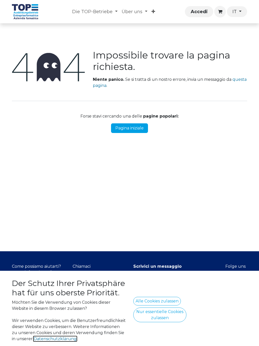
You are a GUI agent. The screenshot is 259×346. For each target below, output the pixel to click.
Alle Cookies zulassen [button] (157, 301)
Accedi (199, 11)
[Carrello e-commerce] (220, 11)
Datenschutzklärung (55, 338)
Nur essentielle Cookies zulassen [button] (159, 314)
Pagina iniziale (129, 128)
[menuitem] (95, 11)
